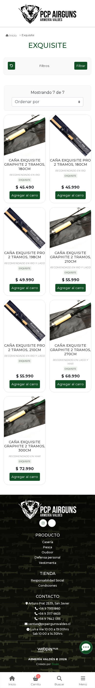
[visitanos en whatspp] (52, 523)
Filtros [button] (44, 66)
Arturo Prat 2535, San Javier (48, 603)
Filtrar (80, 66)
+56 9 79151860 (49, 608)
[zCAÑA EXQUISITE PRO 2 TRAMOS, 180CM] (70, 135)
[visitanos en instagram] (43, 523)
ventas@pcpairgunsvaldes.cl (49, 624)
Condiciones (47, 585)
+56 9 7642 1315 (49, 619)
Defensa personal (47, 557)
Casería (47, 542)
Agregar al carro (24, 195)
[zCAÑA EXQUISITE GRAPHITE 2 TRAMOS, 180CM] (24, 135)
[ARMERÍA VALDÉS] (47, 13)
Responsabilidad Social (47, 580)
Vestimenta (47, 563)
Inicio (13, 35)
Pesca (47, 547)
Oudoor (47, 552)
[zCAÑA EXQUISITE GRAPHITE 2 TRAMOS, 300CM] (24, 417)
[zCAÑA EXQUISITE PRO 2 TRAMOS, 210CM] (24, 321)
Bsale (55, 664)
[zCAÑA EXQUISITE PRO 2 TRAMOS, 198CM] (24, 228)
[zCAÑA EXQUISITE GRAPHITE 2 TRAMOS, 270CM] (70, 321)
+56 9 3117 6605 (49, 613)
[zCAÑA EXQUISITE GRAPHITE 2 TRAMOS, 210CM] (70, 228)
